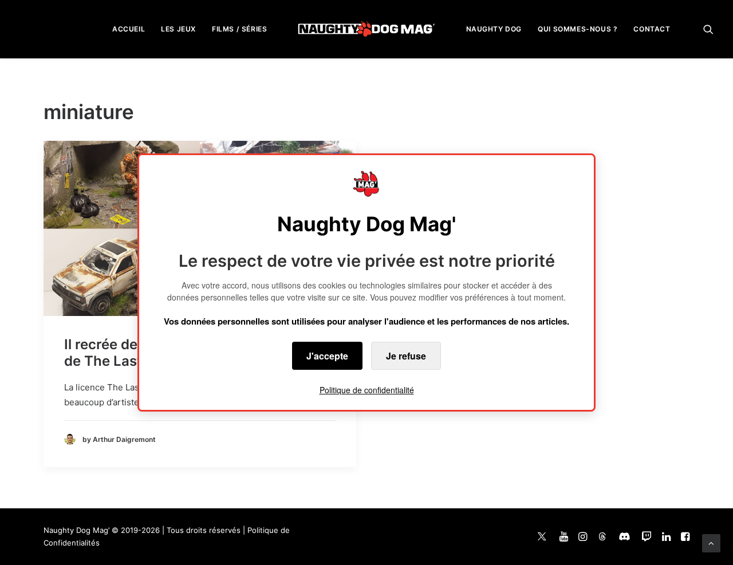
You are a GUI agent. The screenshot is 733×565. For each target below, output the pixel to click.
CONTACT (651, 29)
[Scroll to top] (711, 542)
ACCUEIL (128, 29)
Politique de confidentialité (367, 390)
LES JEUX (178, 29)
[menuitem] (128, 29)
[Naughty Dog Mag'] (367, 29)
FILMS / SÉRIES (239, 29)
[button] (708, 29)
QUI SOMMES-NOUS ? (577, 29)
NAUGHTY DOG (494, 29)
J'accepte (327, 355)
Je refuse (406, 355)
